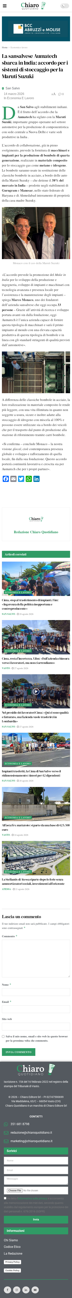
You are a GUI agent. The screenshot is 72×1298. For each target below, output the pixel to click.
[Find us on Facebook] (7, 1289)
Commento (9, 936)
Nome (6, 985)
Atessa (6, 889)
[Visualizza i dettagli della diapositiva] (36, 28)
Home (4, 47)
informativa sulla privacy (32, 1198)
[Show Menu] (5, 6)
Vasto (6, 668)
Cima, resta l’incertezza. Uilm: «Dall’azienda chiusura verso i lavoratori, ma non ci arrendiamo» (35, 660)
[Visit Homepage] (33, 6)
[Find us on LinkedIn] (26, 1289)
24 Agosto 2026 (21, 834)
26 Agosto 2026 (26, 780)
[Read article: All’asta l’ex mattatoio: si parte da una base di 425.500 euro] (36, 804)
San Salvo (13, 88)
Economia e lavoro (19, 47)
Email (7, 1002)
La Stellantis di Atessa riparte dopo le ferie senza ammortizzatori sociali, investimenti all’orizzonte (33, 881)
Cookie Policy (12, 1270)
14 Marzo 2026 (14, 93)
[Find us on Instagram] (16, 1289)
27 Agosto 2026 (21, 668)
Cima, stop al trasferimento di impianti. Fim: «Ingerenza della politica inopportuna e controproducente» (30, 604)
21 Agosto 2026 (22, 889)
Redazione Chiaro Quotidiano (36, 531)
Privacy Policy (12, 1262)
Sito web (7, 1019)
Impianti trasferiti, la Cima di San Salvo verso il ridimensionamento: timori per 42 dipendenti (31, 773)
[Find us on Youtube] (35, 1289)
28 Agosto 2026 (26, 613)
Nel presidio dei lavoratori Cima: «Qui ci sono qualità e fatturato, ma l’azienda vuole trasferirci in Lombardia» (35, 716)
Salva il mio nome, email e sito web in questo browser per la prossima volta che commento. (37, 1038)
